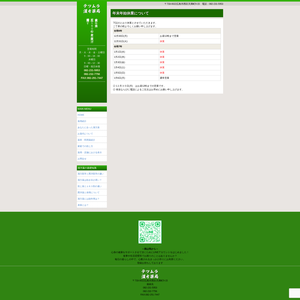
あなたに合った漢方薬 (89, 127)
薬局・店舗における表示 (90, 152)
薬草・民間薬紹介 (86, 140)
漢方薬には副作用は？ (89, 198)
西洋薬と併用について (89, 192)
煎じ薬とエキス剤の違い (90, 186)
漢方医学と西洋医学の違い (91, 173)
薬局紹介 (82, 121)
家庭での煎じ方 (85, 146)
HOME (81, 115)
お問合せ (82, 158)
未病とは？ (83, 205)
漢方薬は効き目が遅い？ (90, 180)
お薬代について (85, 133)
